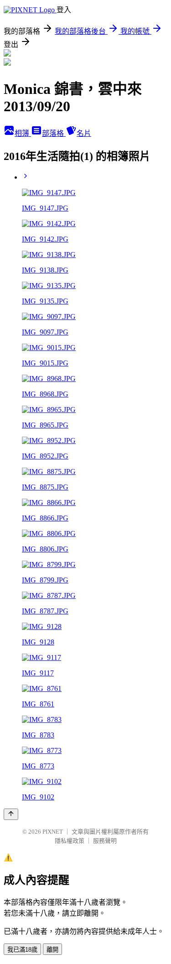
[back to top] (11, 814)
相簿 (23, 133)
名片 (84, 133)
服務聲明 (105, 840)
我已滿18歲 (22, 949)
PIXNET (52, 831)
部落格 (54, 133)
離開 (52, 949)
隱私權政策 (69, 840)
